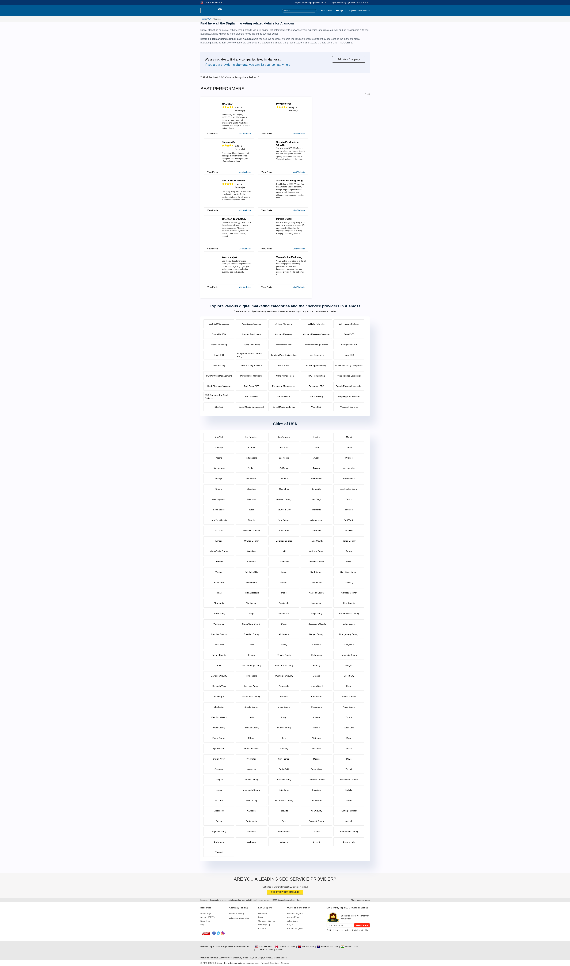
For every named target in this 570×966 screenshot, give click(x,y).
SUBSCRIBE (362, 925)
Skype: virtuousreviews (360, 900)
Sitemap (285, 963)
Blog (202, 924)
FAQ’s (290, 924)
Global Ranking (236, 913)
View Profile (212, 133)
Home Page (206, 913)
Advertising (292, 921)
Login (340, 10)
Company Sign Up (266, 921)
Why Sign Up (264, 924)
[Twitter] (218, 933)
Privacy (264, 963)
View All (279, 949)
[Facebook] (214, 933)
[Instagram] (223, 933)
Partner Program (295, 928)
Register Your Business (359, 10)
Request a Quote (295, 913)
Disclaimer (274, 963)
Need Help (205, 921)
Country (262, 928)
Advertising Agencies (239, 918)
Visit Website (245, 133)
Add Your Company (349, 59)
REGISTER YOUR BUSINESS (285, 892)
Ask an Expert (293, 917)
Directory (262, 913)
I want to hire (326, 10)
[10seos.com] (209, 10)
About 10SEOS (207, 917)
